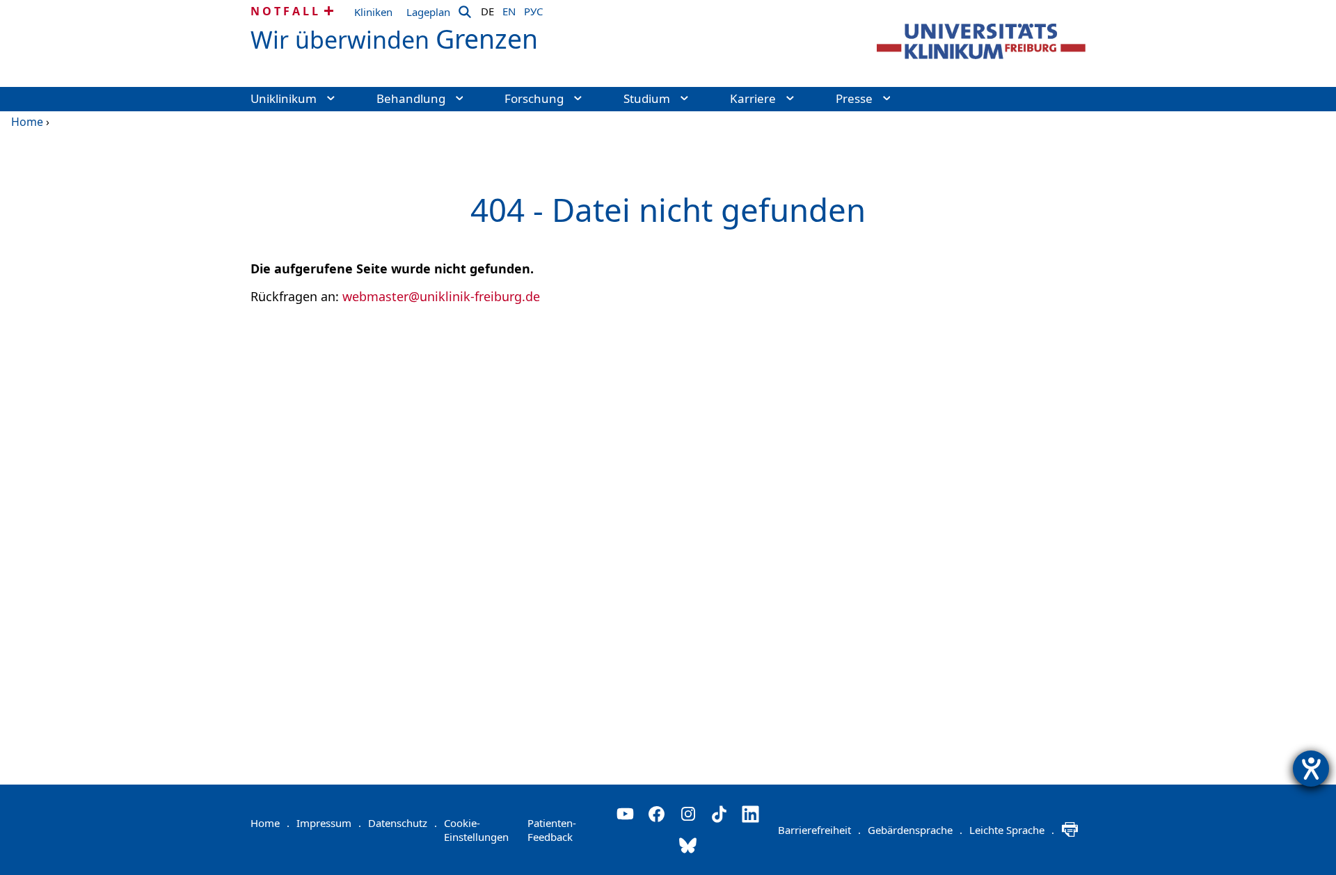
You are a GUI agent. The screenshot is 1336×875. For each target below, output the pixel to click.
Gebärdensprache (915, 830)
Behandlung (410, 98)
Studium (646, 98)
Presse (854, 98)
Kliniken (373, 12)
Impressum (328, 823)
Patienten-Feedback (551, 830)
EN (509, 9)
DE (487, 9)
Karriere (753, 98)
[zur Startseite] (981, 41)
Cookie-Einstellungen (476, 830)
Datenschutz (402, 823)
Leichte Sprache (1011, 830)
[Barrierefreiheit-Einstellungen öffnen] (1311, 768)
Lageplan (428, 12)
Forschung (534, 98)
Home (27, 121)
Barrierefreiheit (819, 830)
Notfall (285, 11)
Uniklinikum (283, 98)
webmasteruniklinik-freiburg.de (441, 296)
